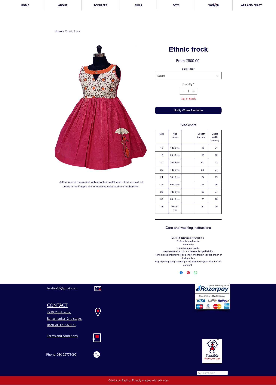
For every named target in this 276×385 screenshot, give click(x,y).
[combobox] (188, 75)
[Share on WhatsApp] (195, 272)
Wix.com (163, 380)
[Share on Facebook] (181, 272)
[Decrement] (182, 91)
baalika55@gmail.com (62, 288)
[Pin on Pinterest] (188, 272)
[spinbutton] (188, 91)
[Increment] (194, 91)
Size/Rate (188, 68)
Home (58, 31)
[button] (215, 5)
